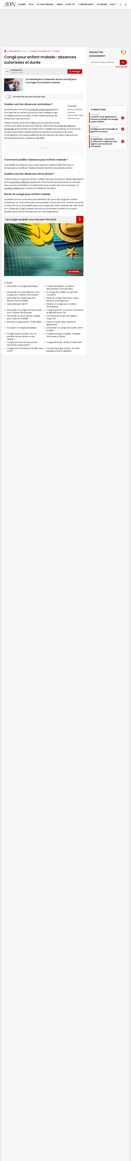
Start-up (70, 4)
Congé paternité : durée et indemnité (63, 342)
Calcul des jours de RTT (17, 304)
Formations (98, 109)
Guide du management (41, 51)
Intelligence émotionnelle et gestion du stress (104, 129)
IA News (22, 4)
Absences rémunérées (75, 115)
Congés (56, 51)
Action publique (45, 4)
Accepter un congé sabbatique (21, 328)
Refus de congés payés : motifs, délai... (24, 322)
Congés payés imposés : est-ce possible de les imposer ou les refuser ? (21, 336)
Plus (112, 4)
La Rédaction (16, 70)
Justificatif (71, 112)
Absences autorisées (74, 109)
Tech (31, 4)
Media (60, 4)
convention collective (19, 182)
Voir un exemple (121, 66)
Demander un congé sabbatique (22, 286)
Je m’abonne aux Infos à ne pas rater (29, 97)
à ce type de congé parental (39, 109)
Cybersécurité (85, 4)
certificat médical (12, 188)
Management (14, 51)
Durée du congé (73, 118)
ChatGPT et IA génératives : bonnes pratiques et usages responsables (104, 118)
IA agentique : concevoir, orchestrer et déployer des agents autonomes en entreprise (103, 141)
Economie (102, 4)
